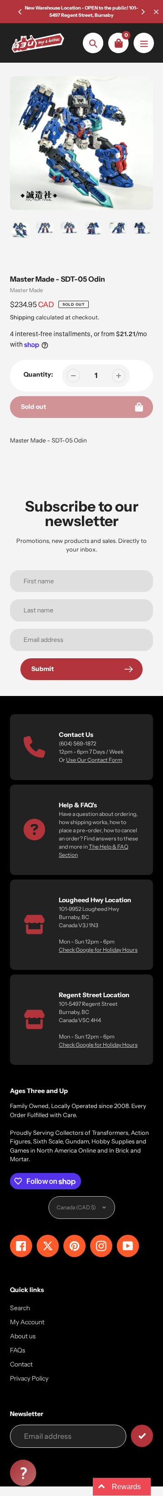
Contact (21, 1364)
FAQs (17, 1350)
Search (20, 1308)
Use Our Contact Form (94, 759)
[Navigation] (144, 43)
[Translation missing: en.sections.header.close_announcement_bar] (156, 11)
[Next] (142, 11)
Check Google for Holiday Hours (98, 949)
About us (23, 1336)
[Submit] (142, 1436)
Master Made (26, 290)
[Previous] (20, 11)
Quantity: (38, 374)
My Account (27, 1322)
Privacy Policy (29, 1378)
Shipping (22, 317)
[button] (23, 1473)
